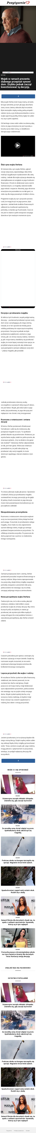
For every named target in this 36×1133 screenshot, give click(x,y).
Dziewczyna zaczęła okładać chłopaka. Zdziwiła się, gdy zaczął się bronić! (18, 799)
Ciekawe (18, 796)
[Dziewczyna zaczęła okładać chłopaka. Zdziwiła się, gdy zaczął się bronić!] (18, 784)
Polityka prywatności (19, 1130)
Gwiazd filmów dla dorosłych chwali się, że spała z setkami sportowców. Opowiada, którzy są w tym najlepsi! (18, 922)
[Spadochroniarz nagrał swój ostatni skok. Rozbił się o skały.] (18, 876)
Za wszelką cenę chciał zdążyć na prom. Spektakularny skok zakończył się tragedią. (18, 830)
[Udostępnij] (18, 96)
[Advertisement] (18, 59)
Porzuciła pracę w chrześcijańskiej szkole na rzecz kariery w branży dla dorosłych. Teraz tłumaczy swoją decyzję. (18, 954)
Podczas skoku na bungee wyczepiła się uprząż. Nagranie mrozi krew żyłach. (18, 861)
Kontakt (28, 1130)
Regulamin (9, 1130)
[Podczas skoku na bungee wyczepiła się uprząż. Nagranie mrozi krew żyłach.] (18, 846)
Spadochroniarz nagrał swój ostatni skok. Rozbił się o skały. (18, 891)
